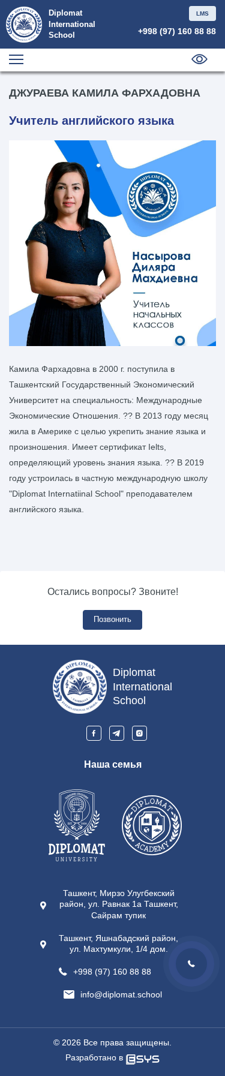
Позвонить (112, 619)
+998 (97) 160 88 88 (177, 31)
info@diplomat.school (121, 994)
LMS (202, 13)
